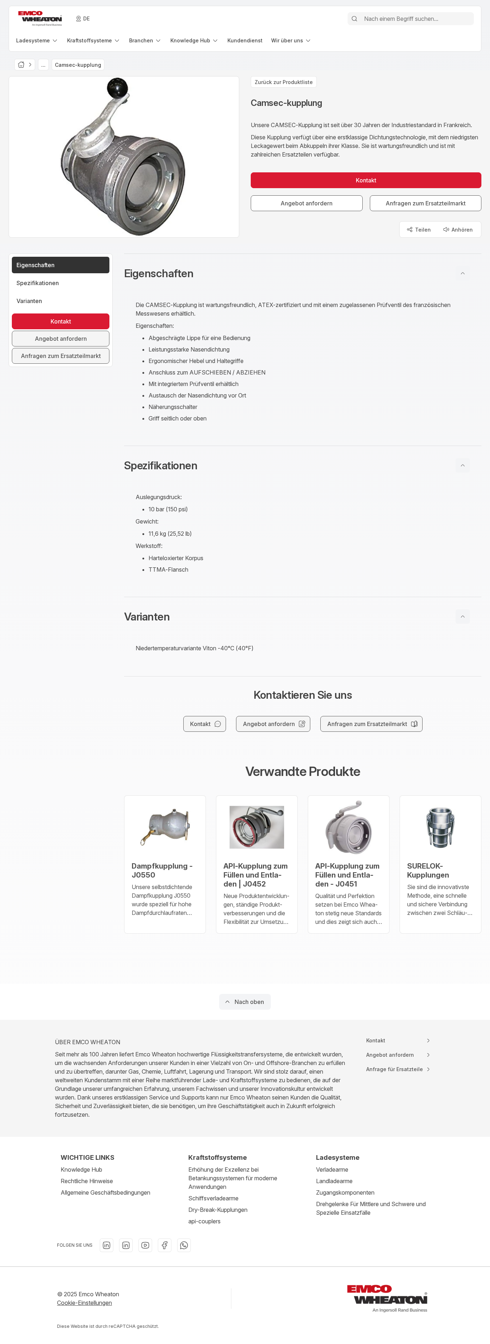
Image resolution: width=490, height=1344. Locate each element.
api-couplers (204, 1221)
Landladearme (334, 1181)
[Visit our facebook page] (164, 1245)
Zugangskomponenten (345, 1192)
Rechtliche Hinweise (87, 1181)
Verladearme (332, 1169)
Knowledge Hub (81, 1169)
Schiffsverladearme (213, 1198)
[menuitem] (37, 40)
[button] (302, 273)
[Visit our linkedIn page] (106, 1245)
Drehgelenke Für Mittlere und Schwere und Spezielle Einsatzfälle (371, 1208)
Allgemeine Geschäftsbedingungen (105, 1192)
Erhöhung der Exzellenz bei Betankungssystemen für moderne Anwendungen (232, 1178)
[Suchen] (354, 18)
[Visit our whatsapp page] (184, 1245)
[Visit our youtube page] (145, 1245)
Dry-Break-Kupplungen (218, 1209)
